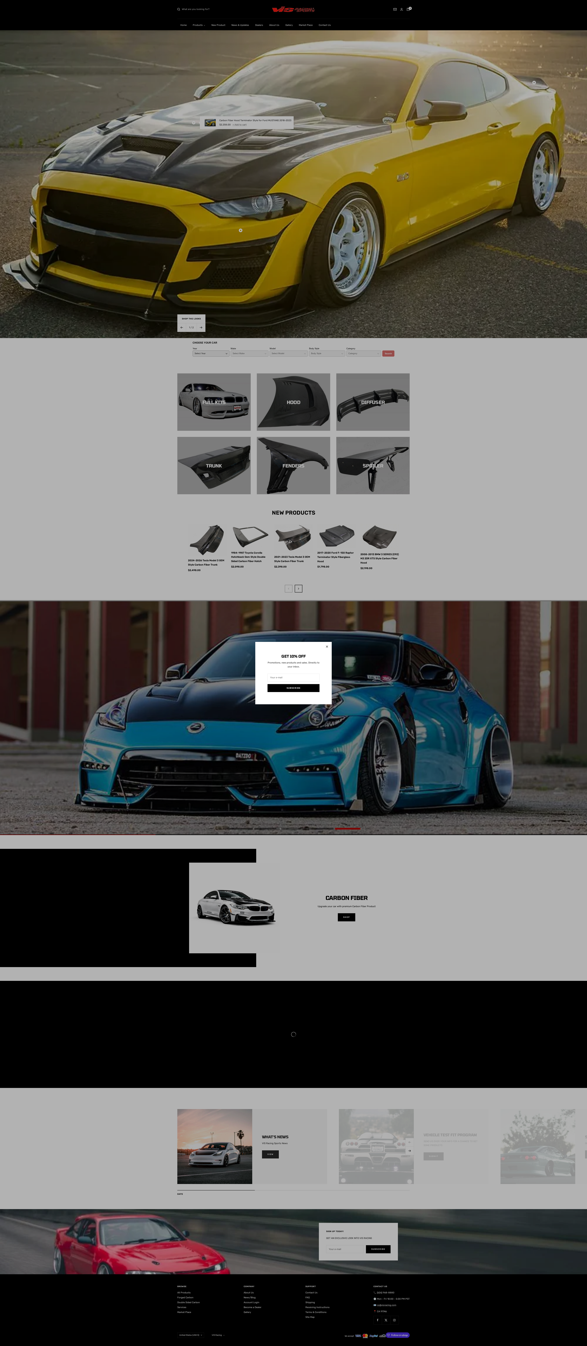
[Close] (327, 647)
